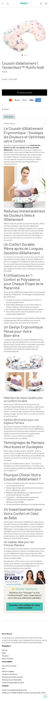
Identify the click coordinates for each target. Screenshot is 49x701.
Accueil (4, 650)
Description (9, 117)
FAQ (3, 669)
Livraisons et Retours (10, 674)
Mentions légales (8, 671)
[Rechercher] (7, 3)
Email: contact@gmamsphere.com (14, 690)
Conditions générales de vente (13, 682)
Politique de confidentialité (12, 680)
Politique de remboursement (12, 677)
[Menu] (2, 3)
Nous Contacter (7, 658)
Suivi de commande (9, 666)
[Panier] (46, 3)
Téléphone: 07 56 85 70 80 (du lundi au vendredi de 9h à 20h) (23, 693)
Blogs (4, 653)
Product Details (9, 123)
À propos (5, 656)
